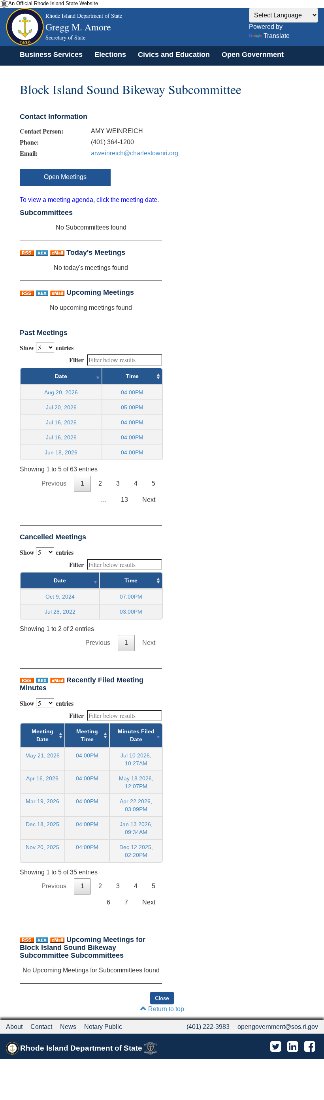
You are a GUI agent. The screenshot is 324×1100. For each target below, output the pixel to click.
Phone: (29, 142)
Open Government (253, 54)
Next (148, 499)
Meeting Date (42, 735)
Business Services (51, 54)
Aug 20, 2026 (61, 392)
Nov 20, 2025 (42, 847)
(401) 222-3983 (208, 1026)
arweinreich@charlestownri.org (134, 153)
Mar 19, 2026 (42, 801)
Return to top (165, 1009)
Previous (53, 483)
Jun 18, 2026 (61, 452)
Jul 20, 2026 (61, 407)
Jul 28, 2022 (60, 611)
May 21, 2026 (42, 755)
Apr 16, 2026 (42, 778)
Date (61, 376)
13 (124, 499)
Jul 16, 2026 (61, 422)
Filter (76, 359)
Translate (277, 35)
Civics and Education (174, 54)
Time (132, 376)
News (68, 1026)
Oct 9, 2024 (60, 596)
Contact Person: (41, 131)
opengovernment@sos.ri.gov (277, 1026)
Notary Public (103, 1026)
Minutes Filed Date (136, 735)
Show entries (46, 347)
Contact (41, 1026)
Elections (110, 54)
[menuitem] (51, 54)
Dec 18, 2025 (42, 824)
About (14, 1026)
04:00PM (87, 755)
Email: (29, 153)
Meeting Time (87, 735)
